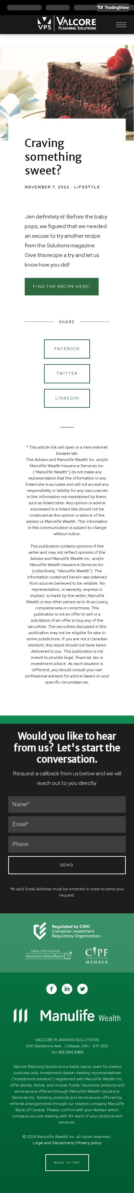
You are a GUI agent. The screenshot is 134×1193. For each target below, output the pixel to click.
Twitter (67, 373)
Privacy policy (89, 1143)
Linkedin (67, 398)
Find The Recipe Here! (61, 286)
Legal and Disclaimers (53, 1143)
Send (67, 865)
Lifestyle (87, 186)
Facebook (67, 348)
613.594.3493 (71, 1052)
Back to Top (67, 1162)
